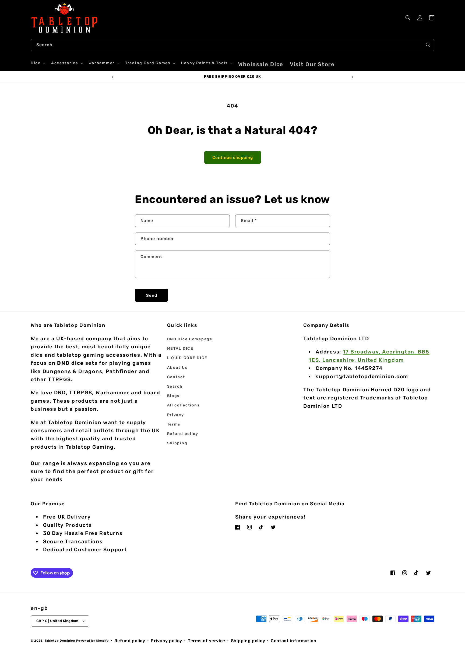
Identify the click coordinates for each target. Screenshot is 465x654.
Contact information (293, 640)
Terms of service (206, 640)
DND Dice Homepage (189, 339)
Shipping (177, 443)
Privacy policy (166, 640)
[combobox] (232, 45)
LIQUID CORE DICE (187, 358)
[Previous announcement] (112, 77)
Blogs (173, 396)
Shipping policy (248, 640)
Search (175, 386)
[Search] (428, 45)
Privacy (175, 415)
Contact (176, 377)
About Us (177, 367)
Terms (174, 424)
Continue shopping (232, 157)
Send (151, 295)
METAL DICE (180, 348)
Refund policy (182, 433)
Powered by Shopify (92, 640)
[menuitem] (261, 64)
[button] (37, 63)
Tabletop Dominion (60, 640)
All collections (183, 405)
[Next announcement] (352, 77)
